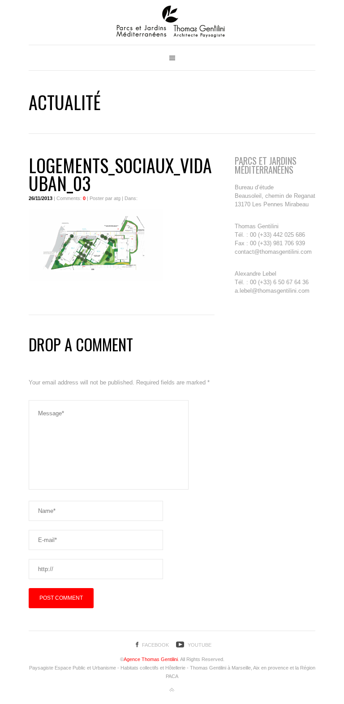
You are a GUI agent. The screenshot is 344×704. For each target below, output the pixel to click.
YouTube (199, 645)
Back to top (172, 690)
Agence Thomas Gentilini (151, 659)
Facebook (155, 645)
